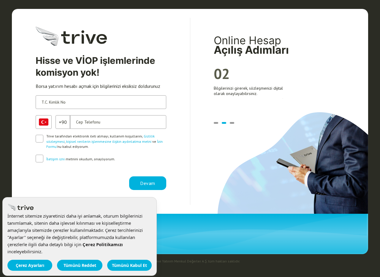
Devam (147, 183)
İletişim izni (55, 159)
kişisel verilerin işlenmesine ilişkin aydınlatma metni (108, 141)
